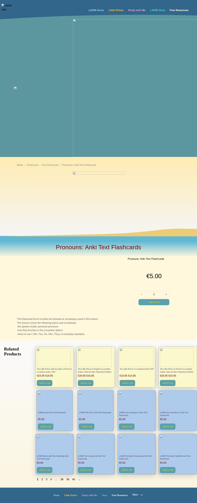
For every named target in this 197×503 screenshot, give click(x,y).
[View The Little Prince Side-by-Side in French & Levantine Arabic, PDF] (54, 357)
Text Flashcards (50, 164)
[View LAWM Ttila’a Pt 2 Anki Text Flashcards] (96, 401)
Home (20, 164)
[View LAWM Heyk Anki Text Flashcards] (55, 401)
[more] (142, 495)
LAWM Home (96, 10)
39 (67, 479)
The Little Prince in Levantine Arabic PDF (137, 369)
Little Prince (116, 10)
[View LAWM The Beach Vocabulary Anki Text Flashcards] (137, 444)
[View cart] (192, 9)
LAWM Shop (157, 10)
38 (61, 479)
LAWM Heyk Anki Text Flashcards (52, 413)
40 (73, 479)
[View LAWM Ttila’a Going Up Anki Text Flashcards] (95, 444)
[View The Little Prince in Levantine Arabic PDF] (137, 357)
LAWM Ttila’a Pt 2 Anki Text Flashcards (95, 413)
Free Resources (179, 10)
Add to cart (44, 383)
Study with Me (136, 10)
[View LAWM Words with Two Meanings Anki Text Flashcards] (54, 444)
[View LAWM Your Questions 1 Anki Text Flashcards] (177, 401)
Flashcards (32, 164)
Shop (104, 495)
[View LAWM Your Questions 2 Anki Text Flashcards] (137, 401)
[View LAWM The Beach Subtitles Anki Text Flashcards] (177, 444)
